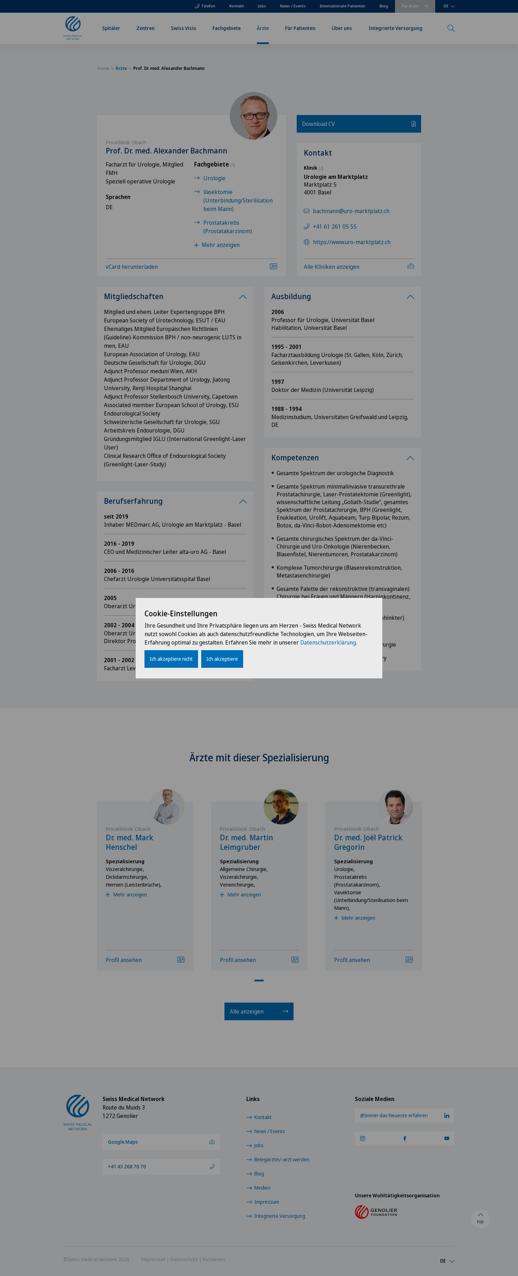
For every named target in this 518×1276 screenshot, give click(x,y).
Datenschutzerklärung (328, 642)
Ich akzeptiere (222, 658)
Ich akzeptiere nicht (171, 658)
